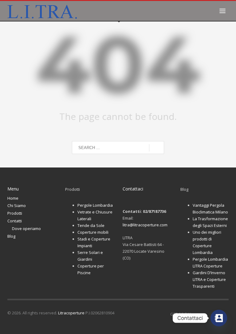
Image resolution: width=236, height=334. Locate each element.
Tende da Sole (90, 225)
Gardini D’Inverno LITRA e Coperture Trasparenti (209, 279)
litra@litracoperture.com (145, 225)
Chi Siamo (16, 205)
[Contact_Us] (218, 318)
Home (12, 198)
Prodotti (14, 213)
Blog (11, 236)
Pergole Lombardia (95, 205)
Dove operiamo (26, 228)
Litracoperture (71, 313)
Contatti (14, 221)
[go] (156, 147)
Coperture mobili (92, 232)
